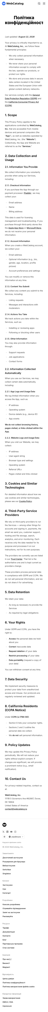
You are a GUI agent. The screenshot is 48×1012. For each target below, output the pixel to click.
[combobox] (16, 837)
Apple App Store (16, 228)
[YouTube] (11, 832)
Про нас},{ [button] (7, 959)
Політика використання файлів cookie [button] (18, 986)
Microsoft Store (34, 228)
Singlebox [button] (7, 873)
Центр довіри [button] (8, 979)
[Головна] (12, 3)
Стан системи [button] (8, 948)
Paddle (27, 193)
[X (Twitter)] (3, 832)
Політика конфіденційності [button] (14, 983)
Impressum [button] (7, 1006)
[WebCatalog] (4, 825)
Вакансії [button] (6, 963)
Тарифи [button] (6, 928)
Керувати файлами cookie (11, 842)
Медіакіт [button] (6, 967)
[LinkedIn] (7, 832)
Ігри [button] (4, 889)
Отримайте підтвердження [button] (14, 908)
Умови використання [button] (11, 998)
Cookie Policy (25, 501)
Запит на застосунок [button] (11, 912)
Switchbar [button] (7, 869)
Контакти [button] (6, 936)
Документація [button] (9, 932)
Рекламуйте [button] (8, 916)
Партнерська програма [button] (13, 944)
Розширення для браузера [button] (14, 862)
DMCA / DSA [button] (8, 1002)
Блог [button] (4, 940)
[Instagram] (15, 832)
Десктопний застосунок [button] (13, 858)
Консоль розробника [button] (11, 904)
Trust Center (16, 559)
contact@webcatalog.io (16, 809)
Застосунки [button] (7, 885)
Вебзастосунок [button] (9, 865)
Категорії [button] (7, 893)
